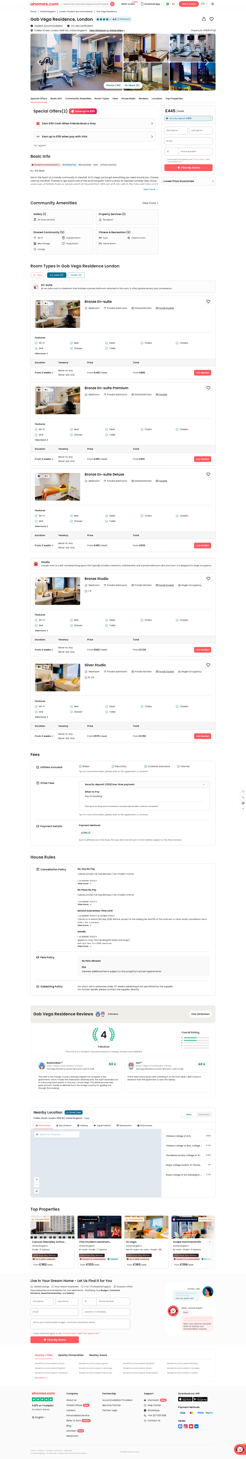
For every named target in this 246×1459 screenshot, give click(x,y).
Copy (86, 1118)
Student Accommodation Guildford (138, 1363)
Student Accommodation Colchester (183, 1368)
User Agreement (175, 161)
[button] (150, 4)
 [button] (82, 51)
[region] (96, 1163)
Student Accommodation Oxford (137, 1368)
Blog (68, 1425)
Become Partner (111, 1405)
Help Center (154, 1405)
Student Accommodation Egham (93, 1363)
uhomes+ (74, 1430)
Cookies (49, 1450)
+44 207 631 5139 (157, 1415)
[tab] (144, 784)
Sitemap (68, 1450)
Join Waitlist (202, 372)
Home (33, 11)
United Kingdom (47, 11)
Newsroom (72, 1436)
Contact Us (154, 1420)
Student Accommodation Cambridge (95, 1368)
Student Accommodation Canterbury (51, 1373)
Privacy (41, 1450)
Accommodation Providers (117, 1400)
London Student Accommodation (75, 11)
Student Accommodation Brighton (50, 1368)
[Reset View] (36, 1191)
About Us (71, 1400)
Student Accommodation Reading (182, 1363)
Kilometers (204, 1114)
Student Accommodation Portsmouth (95, 1373)
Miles (188, 1114)
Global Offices (77, 1405)
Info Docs (59, 1450)
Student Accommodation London (49, 1363)
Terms (33, 1450)
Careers (70, 1410)
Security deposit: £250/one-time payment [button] (110, 784)
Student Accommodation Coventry (182, 1373)
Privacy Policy (199, 159)
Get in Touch (188, 4)
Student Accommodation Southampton (140, 1373)
